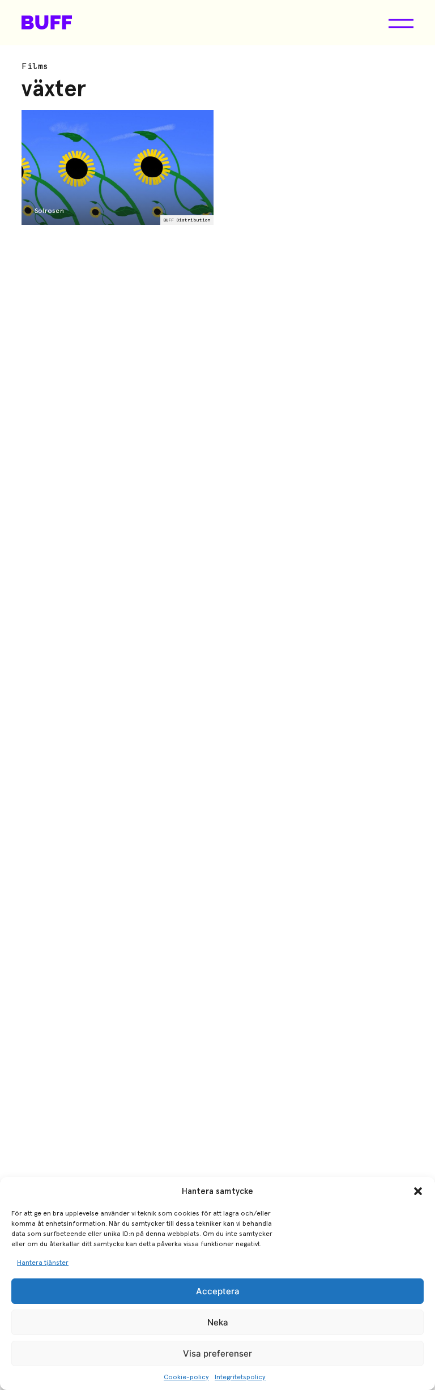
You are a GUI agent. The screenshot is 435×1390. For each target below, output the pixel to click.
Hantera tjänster (43, 1263)
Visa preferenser (217, 1353)
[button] (418, 1191)
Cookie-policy (186, 1377)
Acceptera (218, 1291)
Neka (217, 1322)
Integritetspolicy (240, 1377)
